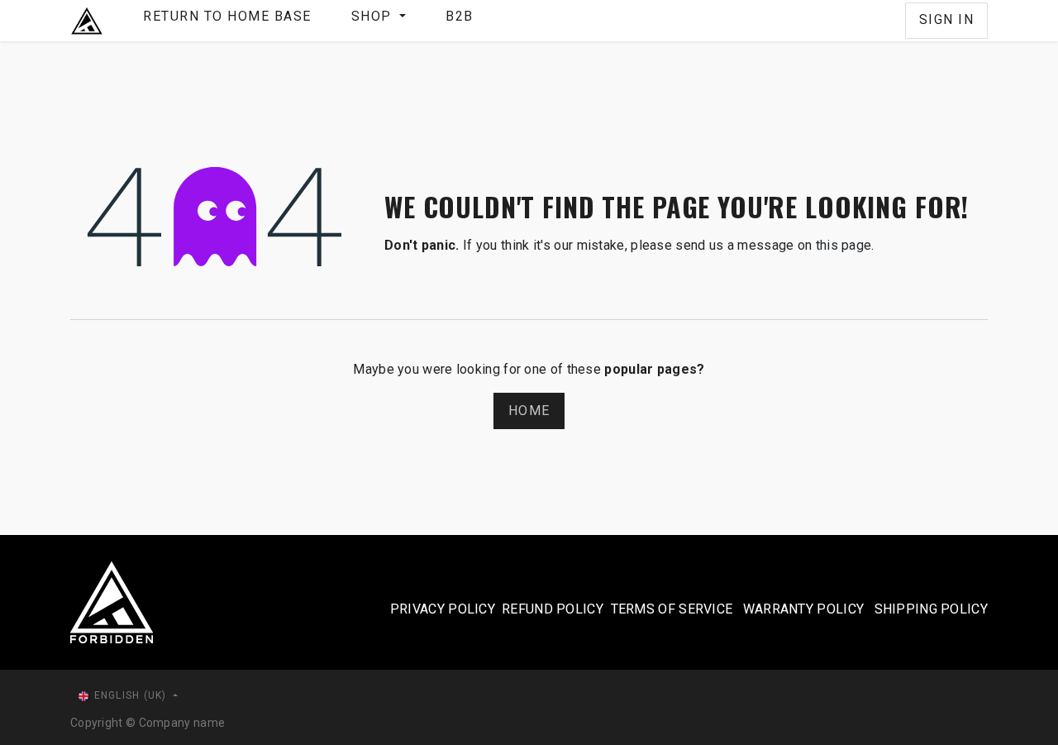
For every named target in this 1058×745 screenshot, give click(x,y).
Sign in (947, 19)
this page (844, 245)
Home (529, 410)
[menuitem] (227, 20)
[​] (891, 20)
